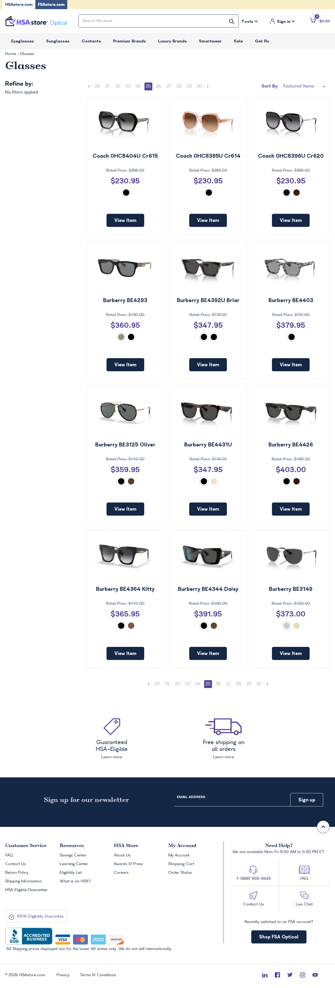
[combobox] (159, 21)
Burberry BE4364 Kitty (125, 589)
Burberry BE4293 (125, 300)
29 (189, 86)
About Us (122, 855)
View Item (125, 220)
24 (138, 86)
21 (107, 86)
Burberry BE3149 (290, 589)
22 (117, 86)
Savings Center (73, 855)
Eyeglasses (22, 41)
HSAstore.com (19, 4)
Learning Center (74, 864)
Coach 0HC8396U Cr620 (291, 155)
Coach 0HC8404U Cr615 (125, 155)
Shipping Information (23, 881)
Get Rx (262, 41)
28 (179, 86)
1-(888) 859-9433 (253, 879)
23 (127, 86)
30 (199, 86)
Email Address (191, 797)
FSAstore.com (51, 4)
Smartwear (210, 41)
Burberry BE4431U (208, 444)
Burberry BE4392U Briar (208, 300)
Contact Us (15, 864)
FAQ (9, 855)
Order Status (180, 873)
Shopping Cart (181, 864)
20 (97, 86)
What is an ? (75, 881)
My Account (178, 855)
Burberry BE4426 (291, 444)
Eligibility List (71, 873)
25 (148, 86)
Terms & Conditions (98, 975)
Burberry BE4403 (291, 300)
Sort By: (269, 86)
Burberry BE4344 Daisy (208, 589)
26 (158, 86)
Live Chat (304, 904)
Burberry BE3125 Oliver (125, 444)
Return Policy (17, 873)
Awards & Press (128, 864)
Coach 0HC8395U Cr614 (208, 155)
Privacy (63, 975)
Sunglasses (58, 41)
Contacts (91, 41)
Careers (121, 873)
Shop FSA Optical (279, 937)
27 (168, 86)
